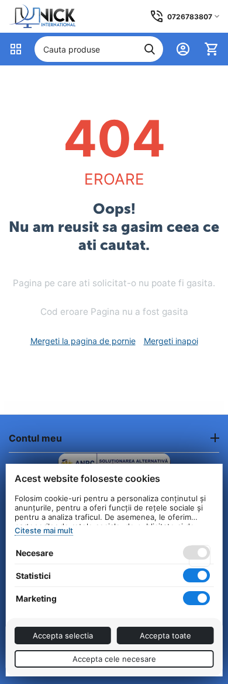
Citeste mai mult (44, 530)
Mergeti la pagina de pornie (83, 341)
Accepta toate (165, 635)
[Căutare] (149, 49)
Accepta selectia (63, 635)
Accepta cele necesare (114, 659)
